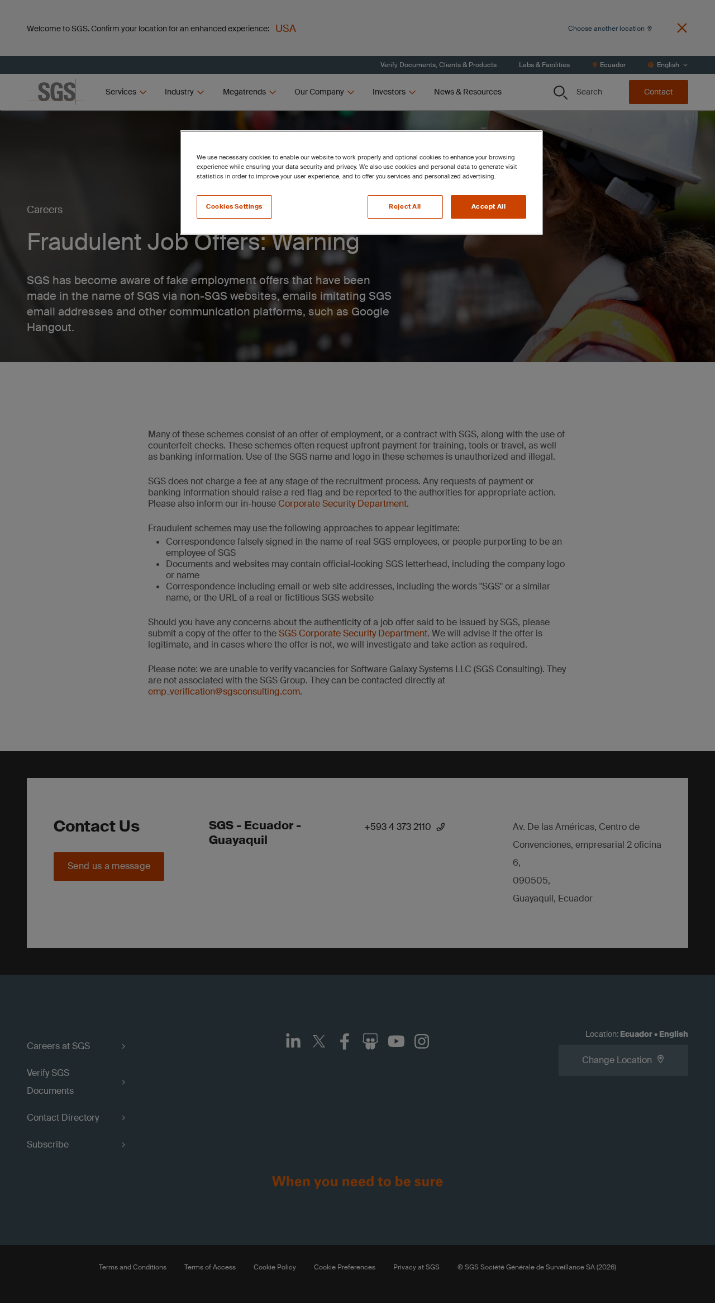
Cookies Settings (234, 206)
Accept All (488, 206)
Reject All (405, 206)
